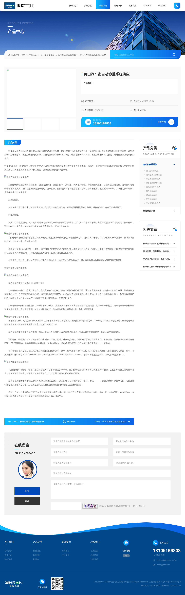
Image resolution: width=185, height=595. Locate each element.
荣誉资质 (8, 559)
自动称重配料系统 (153, 187)
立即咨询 (162, 122)
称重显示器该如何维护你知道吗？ (158, 243)
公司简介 (8, 551)
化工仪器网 (155, 585)
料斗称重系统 (151, 191)
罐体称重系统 (151, 195)
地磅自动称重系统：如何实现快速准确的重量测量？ (160, 259)
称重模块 (37, 555)
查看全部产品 (149, 211)
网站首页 (73, 6)
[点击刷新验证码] (90, 506)
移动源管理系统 (152, 171)
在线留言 (147, 6)
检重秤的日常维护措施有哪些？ (157, 266)
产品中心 (103, 6)
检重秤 (36, 559)
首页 (23, 55)
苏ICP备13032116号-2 (171, 582)
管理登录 (165, 585)
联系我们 (162, 6)
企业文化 (8, 555)
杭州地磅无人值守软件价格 (32, 421)
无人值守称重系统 (153, 203)
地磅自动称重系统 (153, 179)
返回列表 (71, 421)
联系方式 (94, 551)
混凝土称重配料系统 (154, 183)
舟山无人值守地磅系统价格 (114, 421)
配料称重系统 (151, 199)
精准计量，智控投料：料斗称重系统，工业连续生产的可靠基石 (160, 251)
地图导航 (94, 559)
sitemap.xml (176, 585)
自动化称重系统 (47, 55)
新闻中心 (118, 6)
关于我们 (88, 6)
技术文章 (133, 6)
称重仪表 (37, 551)
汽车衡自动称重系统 (67, 55)
